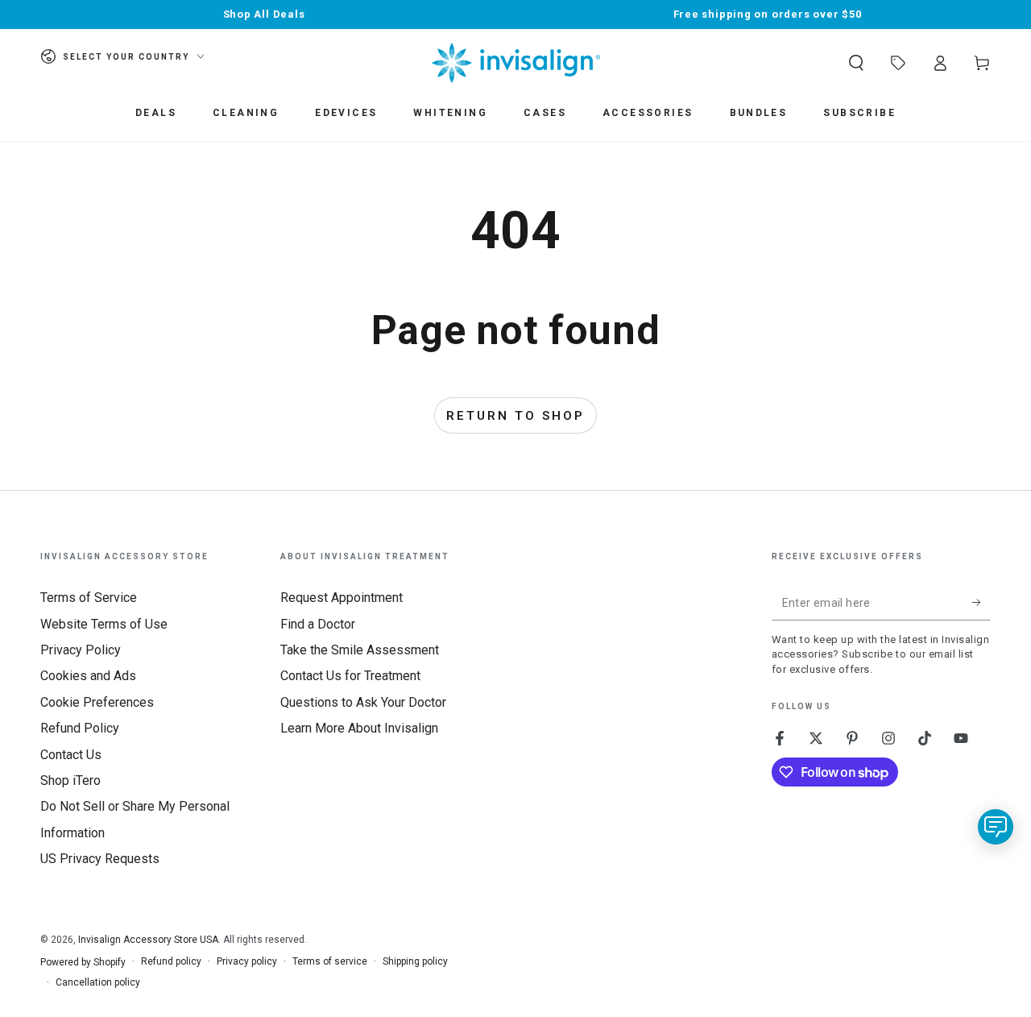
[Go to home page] (516, 63)
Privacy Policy (80, 650)
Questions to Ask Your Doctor (363, 702)
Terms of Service (88, 597)
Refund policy (171, 961)
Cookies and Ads (88, 675)
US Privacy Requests (99, 858)
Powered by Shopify (83, 962)
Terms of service (329, 961)
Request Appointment (341, 597)
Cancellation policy (98, 982)
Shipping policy (415, 961)
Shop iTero (70, 780)
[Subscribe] (981, 602)
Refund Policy (79, 728)
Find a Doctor (317, 624)
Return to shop (515, 416)
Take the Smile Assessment (359, 650)
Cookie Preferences (97, 702)
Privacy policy (247, 961)
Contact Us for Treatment (350, 675)
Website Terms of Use (104, 624)
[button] (856, 63)
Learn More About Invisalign (359, 728)
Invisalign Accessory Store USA (148, 939)
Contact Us (70, 754)
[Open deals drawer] (898, 63)
